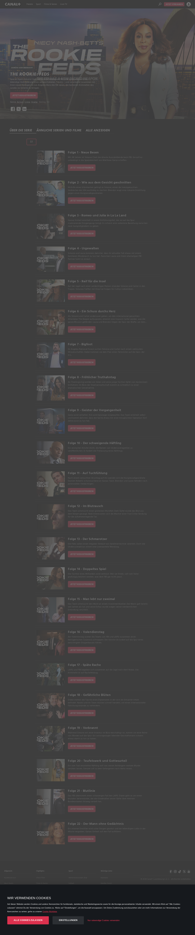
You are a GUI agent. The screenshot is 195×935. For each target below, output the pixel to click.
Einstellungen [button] (68, 920)
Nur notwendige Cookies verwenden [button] (104, 920)
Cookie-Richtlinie (50, 911)
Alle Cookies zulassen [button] (28, 920)
